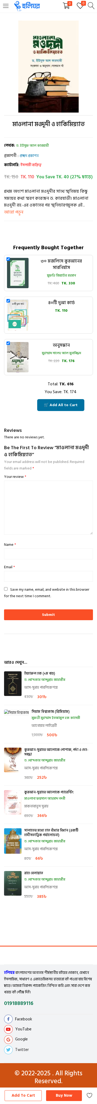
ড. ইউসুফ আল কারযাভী (32, 146)
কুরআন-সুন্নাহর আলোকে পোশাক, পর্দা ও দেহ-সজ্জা (56, 752)
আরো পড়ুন (13, 212)
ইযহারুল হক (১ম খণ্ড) (39, 673)
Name (10, 544)
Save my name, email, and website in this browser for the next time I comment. (46, 592)
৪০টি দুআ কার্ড (61, 302)
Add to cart (23, 1095)
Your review (15, 477)
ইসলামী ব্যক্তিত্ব (30, 165)
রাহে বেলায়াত (33, 873)
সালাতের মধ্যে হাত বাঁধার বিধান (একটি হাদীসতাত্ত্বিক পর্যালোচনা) (51, 832)
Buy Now (64, 1095)
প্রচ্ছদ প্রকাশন (29, 156)
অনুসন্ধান (61, 345)
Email (9, 567)
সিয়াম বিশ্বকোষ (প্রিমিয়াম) (51, 711)
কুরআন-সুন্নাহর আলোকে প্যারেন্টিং (49, 792)
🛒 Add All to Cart (61, 405)
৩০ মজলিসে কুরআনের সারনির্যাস (61, 264)
